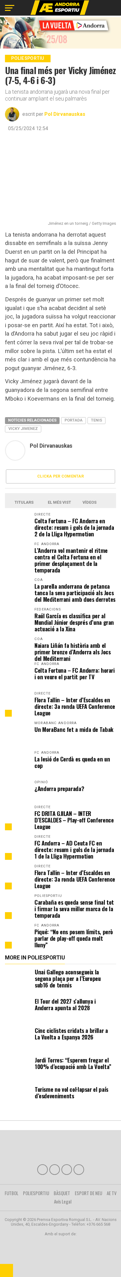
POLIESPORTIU (36, 1193)
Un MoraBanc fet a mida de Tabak (74, 729)
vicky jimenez (23, 428)
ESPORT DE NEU (88, 1193)
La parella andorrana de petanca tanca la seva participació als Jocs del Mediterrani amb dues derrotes (74, 592)
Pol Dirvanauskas (64, 114)
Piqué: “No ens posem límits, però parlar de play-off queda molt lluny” (73, 938)
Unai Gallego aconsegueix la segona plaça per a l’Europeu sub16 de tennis (68, 978)
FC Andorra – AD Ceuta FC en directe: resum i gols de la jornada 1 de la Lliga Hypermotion (74, 849)
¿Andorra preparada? (59, 788)
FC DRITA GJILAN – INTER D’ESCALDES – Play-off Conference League (74, 820)
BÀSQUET (62, 1193)
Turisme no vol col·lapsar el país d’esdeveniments (71, 1092)
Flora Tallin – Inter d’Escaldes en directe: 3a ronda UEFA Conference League (74, 706)
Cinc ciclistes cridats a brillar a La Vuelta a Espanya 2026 (71, 1033)
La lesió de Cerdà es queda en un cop (72, 762)
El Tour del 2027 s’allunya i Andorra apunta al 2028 (65, 1004)
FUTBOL (11, 1193)
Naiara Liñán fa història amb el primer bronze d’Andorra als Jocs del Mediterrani (72, 651)
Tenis (96, 420)
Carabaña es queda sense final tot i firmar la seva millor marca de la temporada (74, 908)
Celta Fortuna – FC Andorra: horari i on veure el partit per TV (74, 673)
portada (74, 420)
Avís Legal (63, 1201)
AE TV (112, 1193)
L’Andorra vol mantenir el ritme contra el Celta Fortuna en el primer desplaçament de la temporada (71, 560)
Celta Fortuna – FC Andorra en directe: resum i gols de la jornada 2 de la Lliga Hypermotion (74, 527)
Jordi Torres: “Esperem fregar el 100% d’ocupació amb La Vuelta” (73, 1063)
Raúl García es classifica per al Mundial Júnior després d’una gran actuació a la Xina (74, 622)
